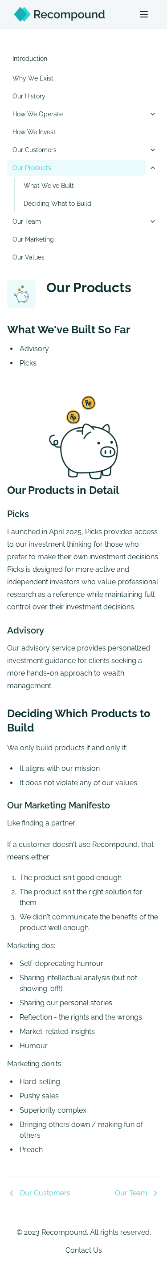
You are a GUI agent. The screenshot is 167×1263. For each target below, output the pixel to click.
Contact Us (83, 1250)
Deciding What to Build (57, 203)
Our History (28, 96)
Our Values (28, 257)
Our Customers (34, 149)
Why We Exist (32, 78)
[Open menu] (144, 14)
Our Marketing (33, 239)
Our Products (31, 167)
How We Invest (34, 132)
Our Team (26, 221)
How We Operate (37, 114)
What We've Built (49, 185)
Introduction (29, 58)
